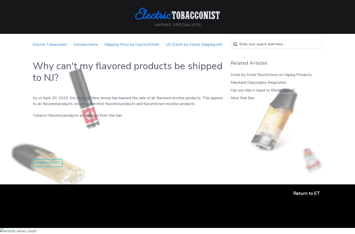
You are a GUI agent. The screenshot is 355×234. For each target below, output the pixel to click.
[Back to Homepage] (177, 17)
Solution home (85, 44)
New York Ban (243, 98)
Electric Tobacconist (50, 44)
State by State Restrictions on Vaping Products (271, 74)
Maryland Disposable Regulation (258, 82)
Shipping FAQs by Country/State (131, 44)
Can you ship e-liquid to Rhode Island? (263, 90)
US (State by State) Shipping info (194, 44)
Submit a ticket (47, 163)
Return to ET (306, 193)
